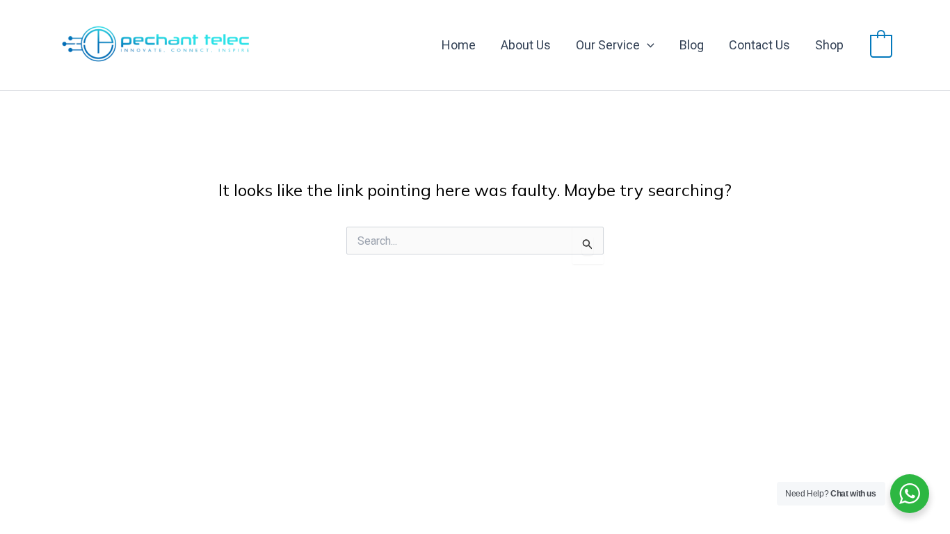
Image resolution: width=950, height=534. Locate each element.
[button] (647, 45)
